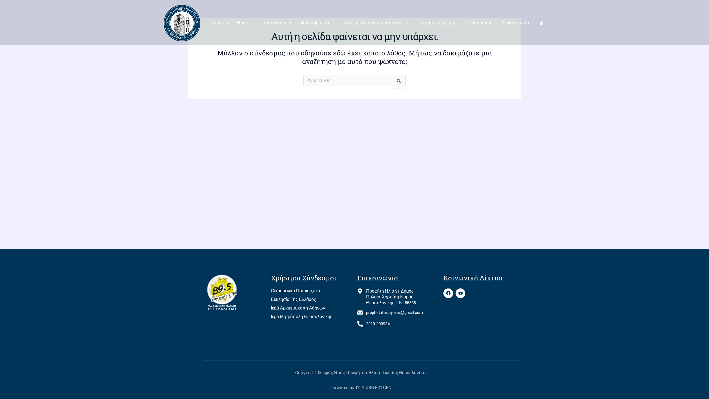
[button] (250, 23)
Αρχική (220, 22)
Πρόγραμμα (480, 22)
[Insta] (460, 293)
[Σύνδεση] (541, 23)
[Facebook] (448, 293)
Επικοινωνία (515, 22)
